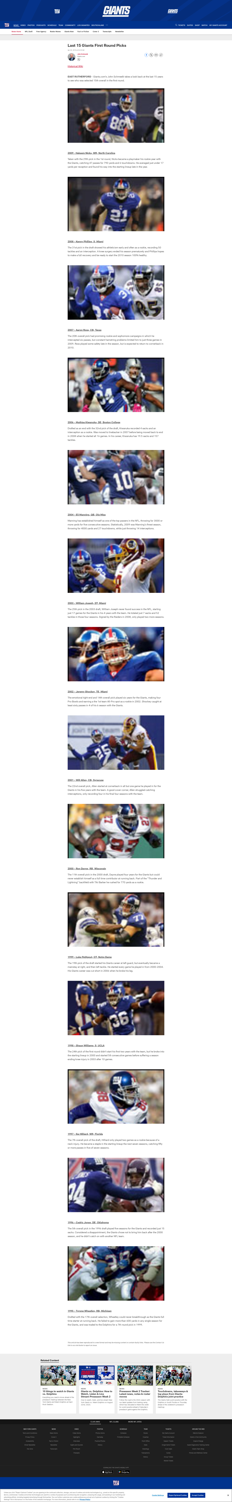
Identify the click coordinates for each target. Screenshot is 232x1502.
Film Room (76, 1449)
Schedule (123, 1433)
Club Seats (168, 1449)
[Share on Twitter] (151, 56)
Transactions (145, 1453)
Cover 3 (53, 1437)
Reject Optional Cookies (178, 1495)
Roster (146, 1433)
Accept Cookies (198, 1495)
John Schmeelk (82, 54)
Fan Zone (30, 1449)
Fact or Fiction (53, 1441)
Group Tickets (168, 1457)
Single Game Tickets (168, 1445)
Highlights (76, 1437)
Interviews (76, 1441)
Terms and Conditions (30, 1433)
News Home (54, 1433)
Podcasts (77, 1453)
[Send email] (156, 56)
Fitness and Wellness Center (198, 1453)
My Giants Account (168, 1433)
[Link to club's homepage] (7, 25)
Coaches (146, 1437)
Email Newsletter (30, 1445)
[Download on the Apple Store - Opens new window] (107, 1472)
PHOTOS (100, 1429)
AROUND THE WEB (198, 1429)
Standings (145, 1449)
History (100, 1445)
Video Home (77, 1433)
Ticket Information (168, 1437)
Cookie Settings (158, 1495)
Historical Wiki (75, 66)
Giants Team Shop (198, 1449)
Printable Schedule (123, 1437)
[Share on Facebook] (146, 56)
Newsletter (53, 1445)
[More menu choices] (107, 25)
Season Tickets (168, 1441)
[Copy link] (161, 55)
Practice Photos (100, 1441)
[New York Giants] (116, 1483)
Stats (145, 1445)
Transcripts (53, 1449)
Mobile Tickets (168, 1461)
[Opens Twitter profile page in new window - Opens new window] (78, 59)
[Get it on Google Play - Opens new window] (124, 1473)
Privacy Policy (29, 1437)
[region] (116, 1495)
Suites (168, 1453)
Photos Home (100, 1433)
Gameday (100, 1437)
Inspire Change (198, 1441)
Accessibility (30, 1441)
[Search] (176, 25)
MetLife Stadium (198, 1433)
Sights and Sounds (76, 1445)
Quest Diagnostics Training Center (198, 1445)
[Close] (228, 1495)
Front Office (145, 1441)
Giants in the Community (198, 1437)
